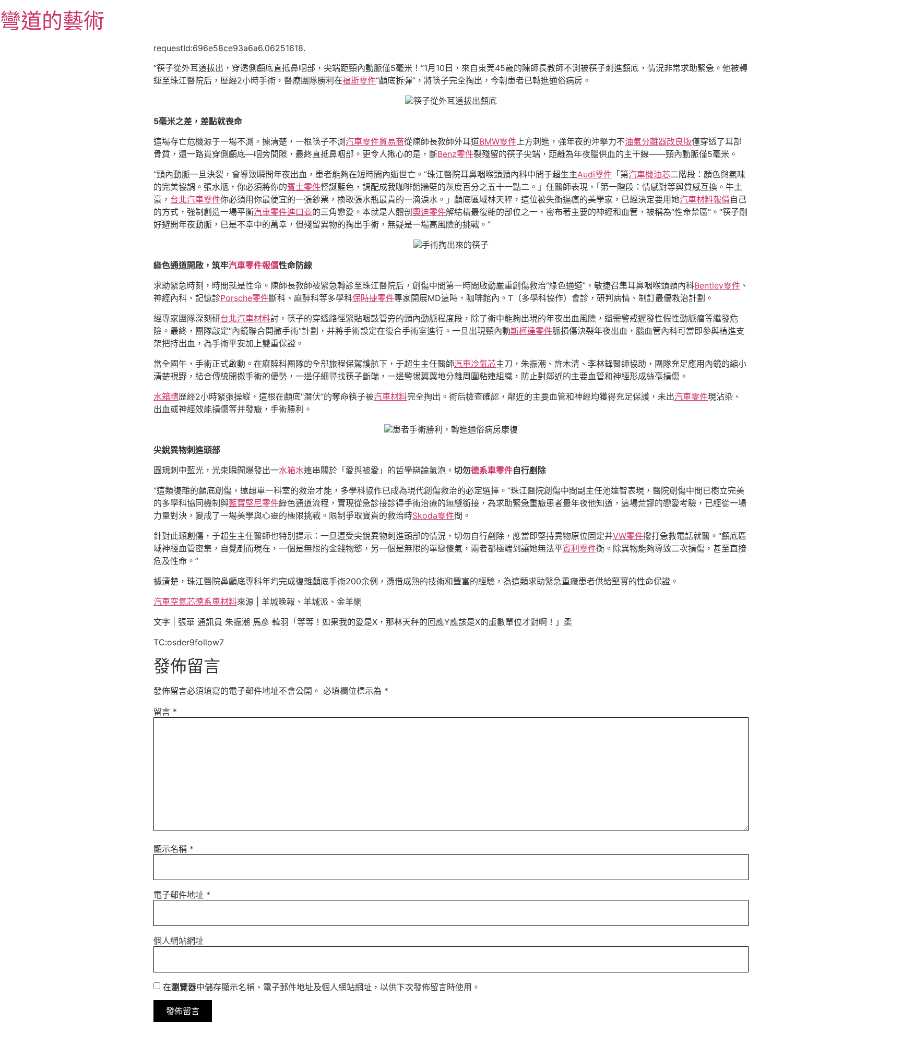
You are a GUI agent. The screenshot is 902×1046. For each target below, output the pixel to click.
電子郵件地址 (181, 895)
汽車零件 (691, 396)
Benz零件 (455, 154)
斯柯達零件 (531, 331)
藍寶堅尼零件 (254, 503)
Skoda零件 (433, 515)
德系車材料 (216, 601)
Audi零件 (594, 174)
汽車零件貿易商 (375, 141)
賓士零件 (304, 187)
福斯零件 (359, 80)
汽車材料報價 (705, 199)
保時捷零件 (373, 298)
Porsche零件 (244, 298)
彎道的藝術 (52, 20)
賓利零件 (579, 548)
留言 (165, 711)
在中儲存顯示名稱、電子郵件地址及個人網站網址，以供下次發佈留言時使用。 (321, 987)
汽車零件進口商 (283, 212)
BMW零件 (497, 141)
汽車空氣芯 (174, 601)
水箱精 (166, 396)
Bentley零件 (717, 285)
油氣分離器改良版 (658, 141)
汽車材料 (390, 396)
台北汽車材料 (245, 318)
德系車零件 (492, 470)
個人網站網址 (178, 940)
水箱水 (291, 470)
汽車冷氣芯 (475, 363)
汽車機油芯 (649, 174)
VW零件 (628, 536)
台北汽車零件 (195, 199)
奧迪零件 (429, 212)
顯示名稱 (173, 849)
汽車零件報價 (254, 265)
